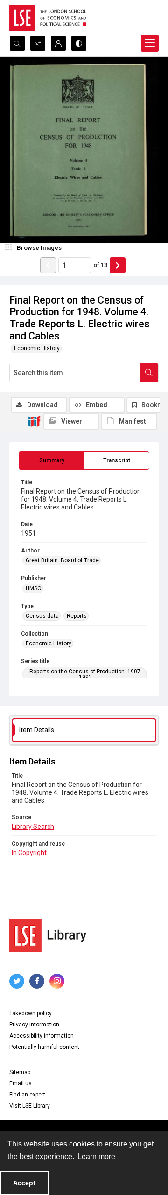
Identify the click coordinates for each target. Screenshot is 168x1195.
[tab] (51, 460)
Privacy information (34, 1024)
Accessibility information (41, 1035)
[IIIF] (34, 421)
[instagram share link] (56, 981)
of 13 (100, 265)
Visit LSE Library (29, 1106)
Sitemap (19, 1072)
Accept (24, 1183)
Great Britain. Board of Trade (62, 560)
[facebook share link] (36, 981)
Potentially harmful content (44, 1047)
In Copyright (29, 852)
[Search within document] (149, 372)
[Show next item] (118, 265)
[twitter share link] (16, 981)
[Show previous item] (48, 265)
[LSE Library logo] (47, 935)
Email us (20, 1083)
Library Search (33, 826)
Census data (42, 616)
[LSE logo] (47, 18)
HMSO (34, 588)
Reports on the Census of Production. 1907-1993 (85, 674)
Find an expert (27, 1094)
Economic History (37, 348)
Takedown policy (30, 1013)
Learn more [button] (96, 1156)
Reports (77, 616)
